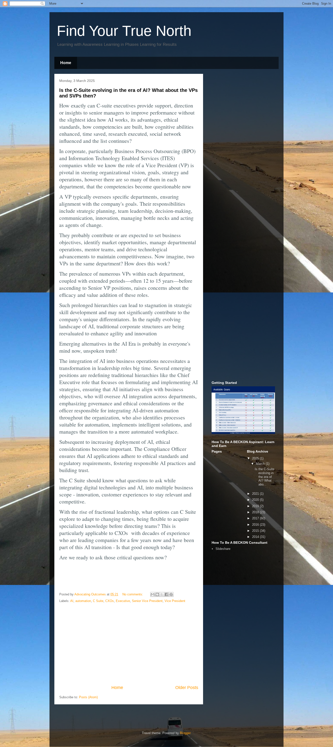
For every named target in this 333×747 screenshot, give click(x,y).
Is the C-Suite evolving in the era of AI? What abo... (264, 476)
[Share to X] (161, 594)
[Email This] (152, 594)
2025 (256, 458)
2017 (256, 518)
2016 (256, 524)
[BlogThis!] (157, 594)
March (261, 464)
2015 (256, 531)
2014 (256, 537)
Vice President (175, 601)
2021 (256, 493)
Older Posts (186, 687)
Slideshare (222, 549)
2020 (256, 500)
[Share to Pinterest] (171, 594)
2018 (256, 512)
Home (65, 63)
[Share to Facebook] (166, 594)
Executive (123, 601)
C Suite (98, 601)
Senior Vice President (147, 601)
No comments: (133, 594)
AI (71, 601)
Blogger (185, 733)
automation (83, 601)
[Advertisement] (128, 644)
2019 (256, 506)
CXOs (109, 601)
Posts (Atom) (88, 697)
